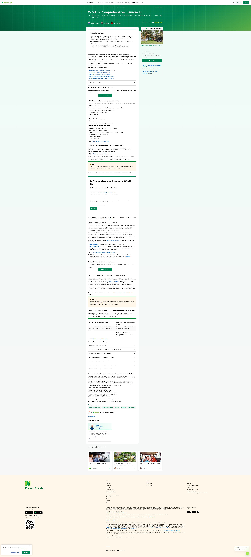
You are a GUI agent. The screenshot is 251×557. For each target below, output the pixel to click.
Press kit (108, 500)
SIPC (110, 527)
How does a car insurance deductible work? (104, 252)
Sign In (239, 2)
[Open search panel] (233, 2)
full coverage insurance (113, 240)
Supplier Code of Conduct (193, 485)
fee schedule (123, 528)
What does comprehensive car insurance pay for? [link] (102, 70)
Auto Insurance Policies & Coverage (110, 407)
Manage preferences (14, 552)
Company (108, 483)
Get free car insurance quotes (100, 339)
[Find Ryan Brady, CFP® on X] (97, 429)
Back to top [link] (92, 416)
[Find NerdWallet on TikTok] (198, 512)
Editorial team (109, 496)
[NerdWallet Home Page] (7, 2)
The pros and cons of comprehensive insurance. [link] (101, 78)
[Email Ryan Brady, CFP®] (99, 429)
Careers (108, 487)
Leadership (108, 485)
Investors (108, 502)
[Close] (249, 546)
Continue (25, 552)
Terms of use (190, 483)
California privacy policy (192, 489)
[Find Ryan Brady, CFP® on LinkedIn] (101, 429)
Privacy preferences (191, 491)
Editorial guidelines (110, 493)
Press (107, 498)
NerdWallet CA (122, 550)
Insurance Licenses (151, 516)
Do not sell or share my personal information (197, 493)
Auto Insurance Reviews (94, 407)
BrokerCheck (133, 528)
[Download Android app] (38, 512)
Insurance (93, 7)
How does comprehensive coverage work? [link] (100, 74)
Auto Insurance (131, 407)
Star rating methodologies (112, 494)
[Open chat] (247, 553)
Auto (100, 7)
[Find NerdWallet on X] (188, 512)
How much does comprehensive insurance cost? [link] (101, 76)
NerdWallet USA (111, 550)
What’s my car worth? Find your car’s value (104, 153)
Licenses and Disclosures (121, 512)
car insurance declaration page (98, 303)
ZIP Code (90, 92)
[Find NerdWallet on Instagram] (193, 512)
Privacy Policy (165, 527)
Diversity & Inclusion (111, 491)
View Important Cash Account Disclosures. (172, 530)
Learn (104, 7)
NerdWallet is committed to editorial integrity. (151, 45)
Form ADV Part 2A (157, 527)
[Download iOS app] (29, 512)
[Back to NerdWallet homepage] (88, 8)
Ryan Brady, (99, 426)
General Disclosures (116, 528)
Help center (149, 483)
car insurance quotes (107, 218)
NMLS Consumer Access (111, 512)
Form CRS (151, 527)
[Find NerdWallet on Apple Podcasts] (195, 512)
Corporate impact (110, 489)
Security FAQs (149, 485)
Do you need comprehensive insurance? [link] (99, 72)
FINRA (107, 527)
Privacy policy (190, 487)
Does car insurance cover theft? (101, 141)
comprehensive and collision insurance (123, 292)
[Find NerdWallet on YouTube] (190, 512)
